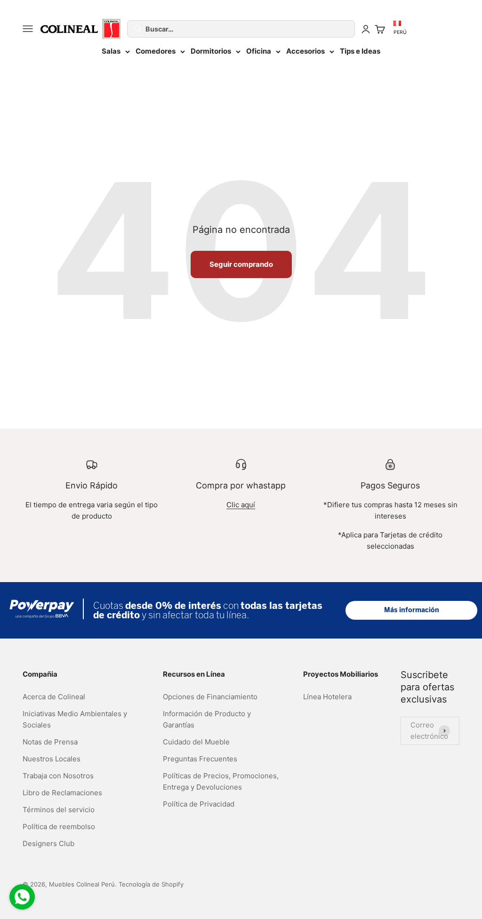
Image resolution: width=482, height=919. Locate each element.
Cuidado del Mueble (196, 741)
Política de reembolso (59, 826)
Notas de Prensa (50, 741)
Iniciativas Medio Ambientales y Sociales (75, 719)
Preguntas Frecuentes (200, 758)
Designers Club (48, 843)
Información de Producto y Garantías (207, 719)
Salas (111, 51)
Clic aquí (240, 504)
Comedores (156, 51)
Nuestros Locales (51, 758)
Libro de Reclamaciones (62, 792)
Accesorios (305, 51)
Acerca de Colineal (54, 696)
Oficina (258, 51)
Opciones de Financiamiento (210, 696)
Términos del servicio (59, 809)
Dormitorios (211, 51)
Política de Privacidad (198, 803)
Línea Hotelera (327, 696)
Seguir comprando (241, 264)
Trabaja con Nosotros (58, 775)
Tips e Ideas (360, 51)
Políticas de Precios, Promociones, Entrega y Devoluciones (221, 781)
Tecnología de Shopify (151, 884)
